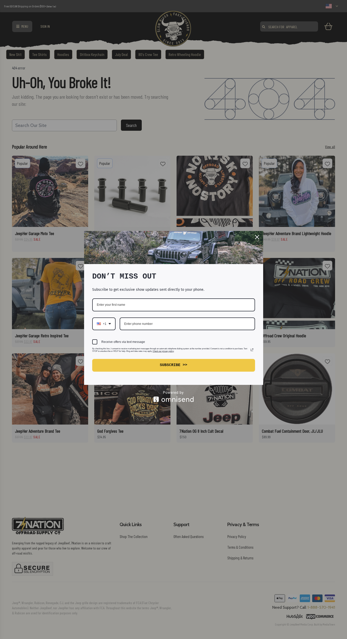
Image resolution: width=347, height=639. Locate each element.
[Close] (257, 237)
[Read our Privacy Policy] (252, 350)
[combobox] (104, 323)
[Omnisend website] (173, 396)
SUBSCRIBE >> (173, 365)
